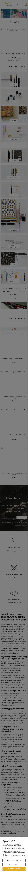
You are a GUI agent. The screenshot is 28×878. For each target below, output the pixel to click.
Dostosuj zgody (14, 864)
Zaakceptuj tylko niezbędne (14, 860)
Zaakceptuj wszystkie (14, 868)
